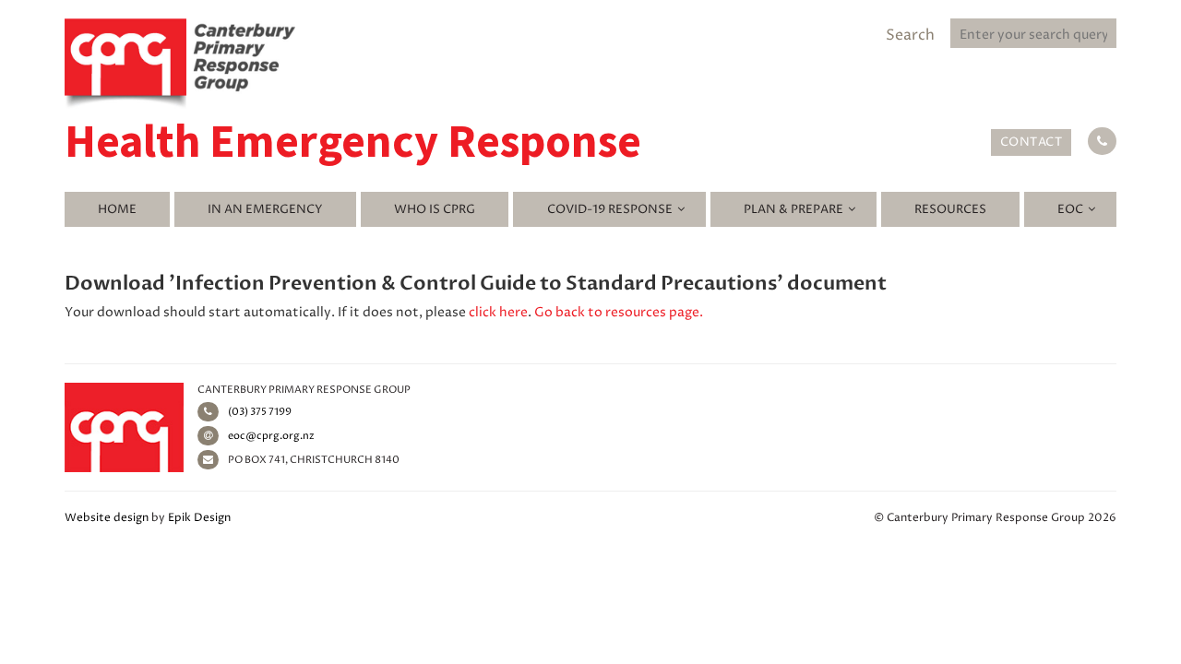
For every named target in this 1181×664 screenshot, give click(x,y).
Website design (107, 518)
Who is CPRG (434, 209)
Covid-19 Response (610, 209)
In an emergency (265, 209)
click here (498, 312)
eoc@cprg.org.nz (271, 436)
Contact (1031, 142)
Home (117, 209)
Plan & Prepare (793, 209)
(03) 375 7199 (260, 412)
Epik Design (199, 518)
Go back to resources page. (618, 312)
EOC (1070, 209)
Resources (950, 209)
